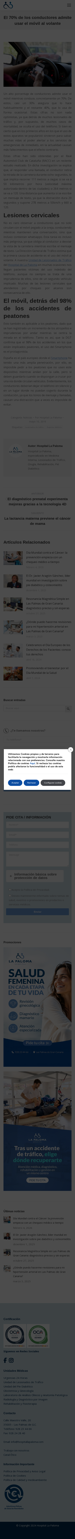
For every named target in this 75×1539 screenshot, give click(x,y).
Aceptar (15, 782)
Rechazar (31, 782)
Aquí (32, 763)
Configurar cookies (53, 782)
